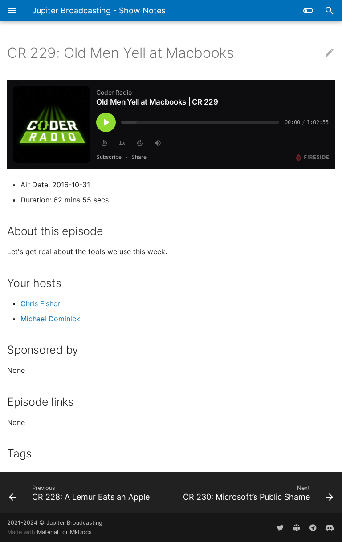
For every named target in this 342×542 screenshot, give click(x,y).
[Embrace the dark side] (308, 11)
